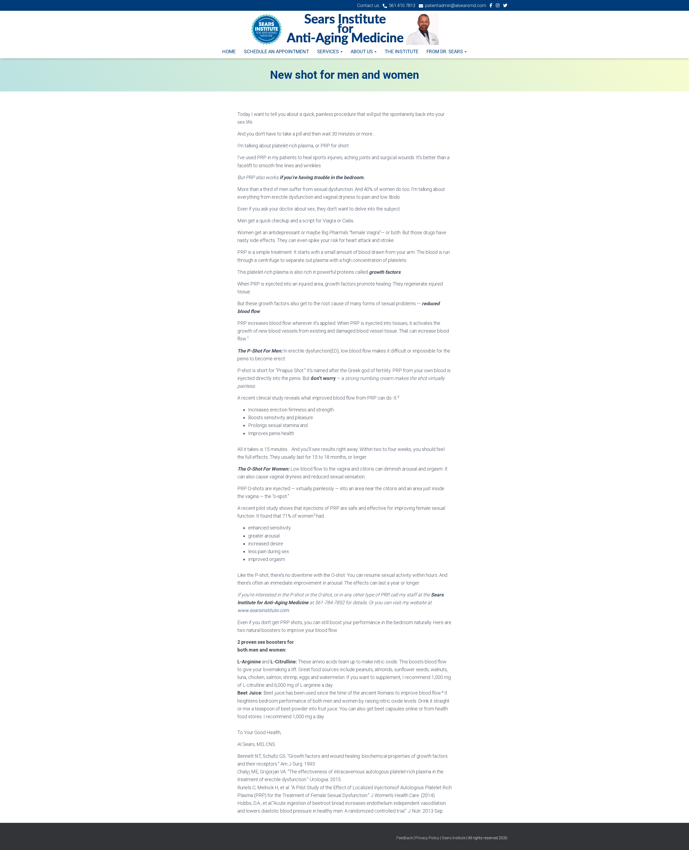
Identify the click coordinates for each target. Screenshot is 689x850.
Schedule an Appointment (276, 51)
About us (362, 51)
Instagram (498, 6)
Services (328, 51)
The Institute (402, 51)
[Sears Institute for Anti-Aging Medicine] (344, 29)
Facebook (491, 6)
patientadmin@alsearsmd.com (455, 5)
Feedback (405, 838)
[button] (341, 51)
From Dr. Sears (445, 51)
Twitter (505, 6)
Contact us (368, 5)
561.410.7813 (402, 5)
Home (229, 51)
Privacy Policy (427, 838)
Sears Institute (454, 838)
